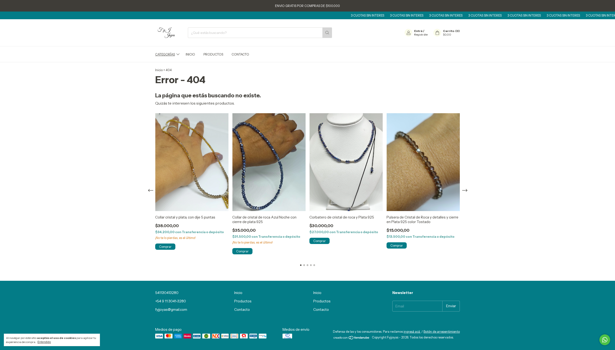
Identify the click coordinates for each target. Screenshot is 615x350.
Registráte (421, 34)
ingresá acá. (412, 331)
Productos (213, 54)
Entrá (418, 31)
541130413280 (166, 292)
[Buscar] (327, 32)
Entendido (44, 342)
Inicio (190, 54)
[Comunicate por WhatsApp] (604, 339)
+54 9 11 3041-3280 (170, 301)
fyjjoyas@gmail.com (171, 309)
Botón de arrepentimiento (442, 331)
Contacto (240, 54)
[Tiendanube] (351, 338)
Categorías (165, 54)
